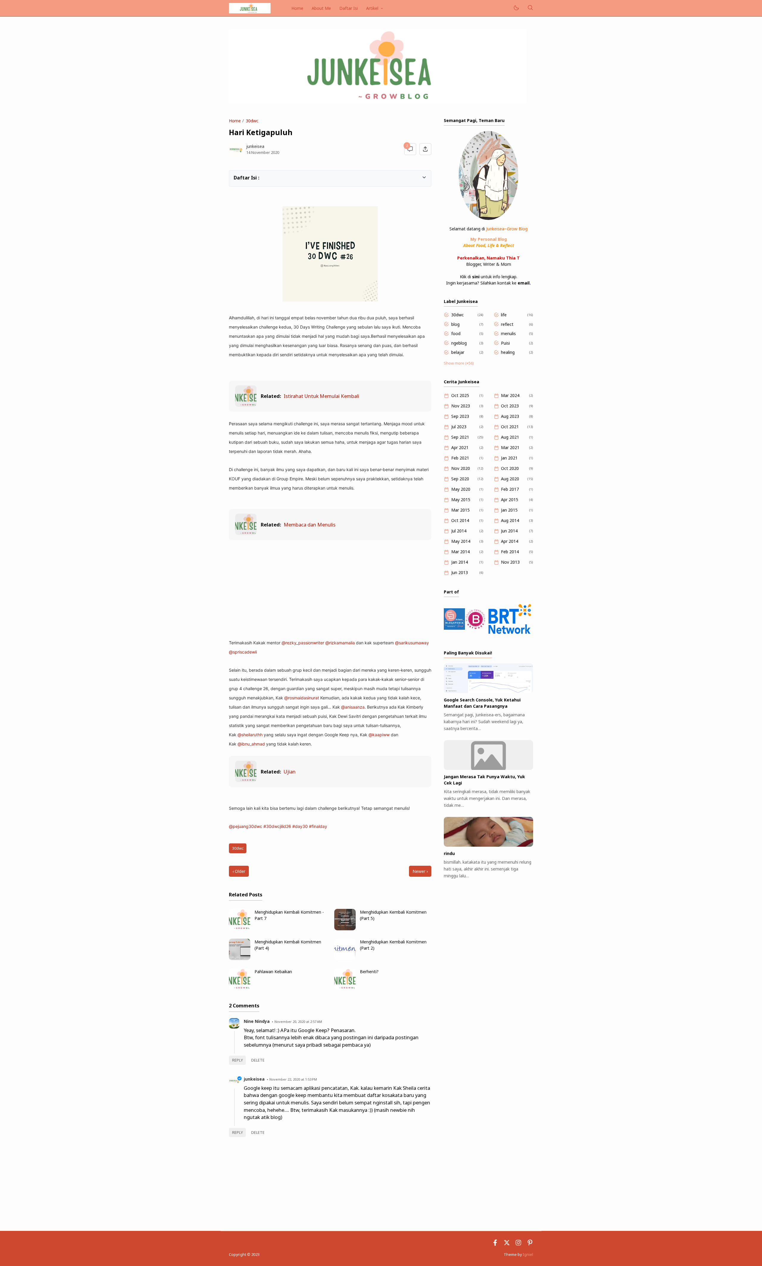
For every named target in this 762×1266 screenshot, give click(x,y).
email (524, 283)
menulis (508, 333)
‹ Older (238, 871)
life (504, 315)
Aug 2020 (510, 479)
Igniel (528, 1254)
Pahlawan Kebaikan (273, 971)
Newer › (420, 871)
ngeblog (459, 343)
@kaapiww (379, 734)
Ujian (290, 771)
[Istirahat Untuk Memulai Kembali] (246, 404)
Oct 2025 (460, 395)
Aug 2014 (510, 520)
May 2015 (460, 499)
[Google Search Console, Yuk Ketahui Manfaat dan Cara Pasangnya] (488, 691)
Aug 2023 (510, 416)
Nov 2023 (460, 406)
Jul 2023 (458, 426)
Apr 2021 (460, 447)
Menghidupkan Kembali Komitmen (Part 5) (393, 915)
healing (508, 352)
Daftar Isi (348, 8)
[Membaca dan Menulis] (246, 533)
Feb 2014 (510, 551)
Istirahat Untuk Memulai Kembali (321, 396)
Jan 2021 (509, 458)
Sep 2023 (460, 416)
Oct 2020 (510, 468)
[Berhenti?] (345, 988)
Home (297, 8)
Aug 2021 (510, 437)
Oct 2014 (460, 520)
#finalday (318, 826)
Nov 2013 (510, 562)
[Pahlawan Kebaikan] (239, 988)
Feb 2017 (510, 489)
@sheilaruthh (250, 734)
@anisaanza (353, 706)
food (455, 333)
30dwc (237, 848)
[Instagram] (518, 1244)
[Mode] (516, 8)
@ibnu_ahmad (251, 743)
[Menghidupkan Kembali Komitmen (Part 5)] (345, 928)
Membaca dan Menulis (309, 524)
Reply (237, 1060)
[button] (237, 177)
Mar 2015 (460, 510)
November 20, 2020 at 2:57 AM (298, 1021)
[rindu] (488, 845)
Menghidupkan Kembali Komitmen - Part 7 (289, 915)
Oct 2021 (510, 426)
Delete (258, 1060)
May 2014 (460, 541)
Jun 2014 (509, 531)
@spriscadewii (243, 651)
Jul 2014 (458, 531)
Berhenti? (369, 971)
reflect (507, 324)
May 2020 (460, 489)
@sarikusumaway (412, 642)
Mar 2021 (510, 447)
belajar (457, 352)
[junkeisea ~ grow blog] (250, 7)
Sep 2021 (460, 437)
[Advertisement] (330, 589)
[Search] (530, 8)
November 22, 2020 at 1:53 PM (293, 1079)
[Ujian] (246, 780)
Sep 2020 (460, 479)
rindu (449, 853)
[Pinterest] (530, 1244)
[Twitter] (507, 1244)
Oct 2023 (510, 406)
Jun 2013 (459, 572)
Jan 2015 (509, 510)
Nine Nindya (257, 1021)
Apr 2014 (509, 541)
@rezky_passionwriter (303, 642)
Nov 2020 (460, 468)
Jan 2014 (459, 562)
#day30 (300, 826)
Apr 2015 (509, 499)
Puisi (505, 343)
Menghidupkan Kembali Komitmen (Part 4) (287, 945)
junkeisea (254, 1079)
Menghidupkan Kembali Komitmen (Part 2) (393, 945)
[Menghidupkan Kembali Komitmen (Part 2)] (345, 958)
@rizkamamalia (340, 642)
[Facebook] (495, 1244)
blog (455, 324)
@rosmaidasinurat (301, 697)
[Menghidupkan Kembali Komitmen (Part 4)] (239, 958)
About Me (321, 8)
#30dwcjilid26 (277, 826)
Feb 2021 (460, 458)
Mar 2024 (510, 395)
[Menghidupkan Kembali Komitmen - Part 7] (239, 928)
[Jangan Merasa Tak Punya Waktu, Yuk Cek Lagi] (488, 768)
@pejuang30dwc (245, 826)
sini (476, 276)
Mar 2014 (460, 551)
